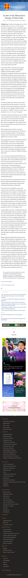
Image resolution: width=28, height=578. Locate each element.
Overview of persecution (8, 464)
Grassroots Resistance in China (9, 535)
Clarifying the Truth (18, 12)
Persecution (5, 462)
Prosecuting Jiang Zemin (8, 539)
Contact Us (5, 558)
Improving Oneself (7, 436)
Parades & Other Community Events (11, 504)
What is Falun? (6, 427)
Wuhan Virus (6, 485)
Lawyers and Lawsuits (8, 541)
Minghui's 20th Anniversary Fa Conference (12, 458)
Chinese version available (6, 281)
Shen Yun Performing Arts (8, 502)
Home (6, 12)
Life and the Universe (7, 524)
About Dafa (5, 419)
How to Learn (6, 425)
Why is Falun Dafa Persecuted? (9, 466)
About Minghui (6, 560)
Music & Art (5, 522)
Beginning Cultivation (7, 434)
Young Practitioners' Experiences (10, 444)
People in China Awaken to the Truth (11, 533)
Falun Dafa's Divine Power (8, 446)
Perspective (5, 514)
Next (2, 316)
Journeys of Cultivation (8, 438)
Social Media (6, 566)
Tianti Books (23, 0)
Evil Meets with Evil (7, 531)
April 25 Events (6, 496)
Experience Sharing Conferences (10, 452)
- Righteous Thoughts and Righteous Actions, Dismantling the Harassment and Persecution (13, 304)
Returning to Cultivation (8, 448)
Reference (4, 546)
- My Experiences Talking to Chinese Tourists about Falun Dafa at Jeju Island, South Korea (13, 307)
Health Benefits (6, 423)
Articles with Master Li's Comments (10, 456)
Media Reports (6, 510)
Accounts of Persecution (8, 476)
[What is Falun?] (7, 6)
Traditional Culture (7, 520)
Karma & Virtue (6, 527)
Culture (4, 518)
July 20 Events (6, 498)
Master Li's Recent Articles (9, 552)
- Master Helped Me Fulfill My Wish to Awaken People (13, 310)
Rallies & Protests (7, 492)
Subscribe (5, 564)
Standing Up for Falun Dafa (9, 442)
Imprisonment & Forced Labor (9, 474)
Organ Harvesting (7, 470)
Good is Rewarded (7, 529)
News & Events (6, 489)
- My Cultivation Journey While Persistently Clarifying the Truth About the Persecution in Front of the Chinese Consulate (13, 296)
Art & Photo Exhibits (7, 500)
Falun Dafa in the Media (8, 506)
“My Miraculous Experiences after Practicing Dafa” (11, 314)
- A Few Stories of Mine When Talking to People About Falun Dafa (13, 299)
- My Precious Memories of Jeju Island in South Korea (13, 302)
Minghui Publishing (15, 0)
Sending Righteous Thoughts (9, 450)
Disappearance (6, 478)
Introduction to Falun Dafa (9, 421)
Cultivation (11, 12)
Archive (4, 562)
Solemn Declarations (7, 543)
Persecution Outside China (9, 480)
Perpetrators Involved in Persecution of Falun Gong (14, 482)
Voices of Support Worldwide (9, 537)
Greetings (5, 508)
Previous (2, 312)
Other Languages (6, 570)
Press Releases (6, 511)
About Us (4, 556)
